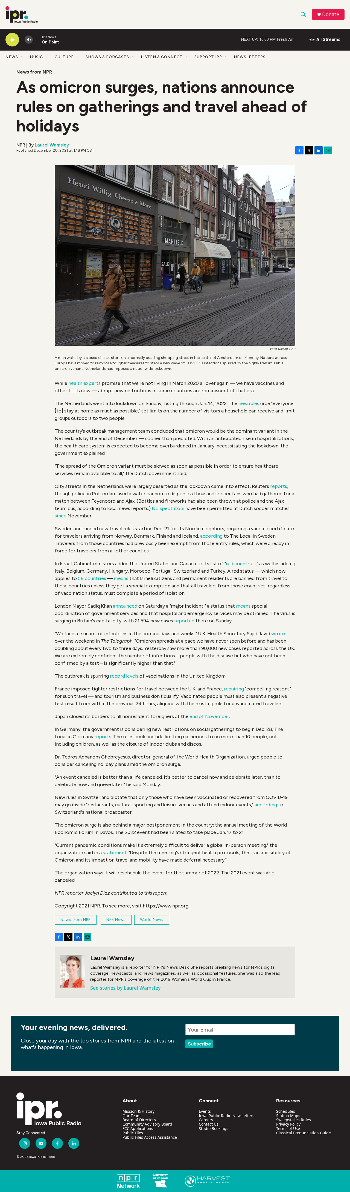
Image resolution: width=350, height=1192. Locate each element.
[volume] (28, 40)
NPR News (116, 919)
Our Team (131, 1115)
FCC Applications (137, 1128)
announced (125, 606)
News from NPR (34, 72)
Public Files (132, 1132)
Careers (206, 1119)
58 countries (92, 578)
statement (115, 853)
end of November (209, 716)
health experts (84, 383)
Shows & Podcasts (107, 57)
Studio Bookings (213, 1128)
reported (184, 621)
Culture (64, 57)
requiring (234, 689)
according (212, 536)
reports (278, 486)
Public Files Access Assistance (149, 1137)
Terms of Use (288, 1128)
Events (205, 1111)
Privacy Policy (288, 1124)
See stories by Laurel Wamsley (125, 988)
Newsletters (250, 57)
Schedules (285, 1111)
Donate (330, 14)
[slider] (37, 39)
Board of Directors (139, 1119)
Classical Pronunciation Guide (303, 1132)
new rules (248, 403)
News (11, 57)
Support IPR (208, 57)
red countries (241, 564)
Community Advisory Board (147, 1124)
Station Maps (288, 1115)
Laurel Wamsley (52, 145)
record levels (124, 676)
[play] (12, 40)
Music (36, 57)
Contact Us (208, 1124)
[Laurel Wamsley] (72, 971)
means (121, 578)
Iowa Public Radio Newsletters (226, 1115)
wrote (278, 634)
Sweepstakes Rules (293, 1119)
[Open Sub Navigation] (22, 57)
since (60, 516)
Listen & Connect (162, 57)
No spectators (168, 508)
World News (152, 919)
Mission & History (138, 1111)
